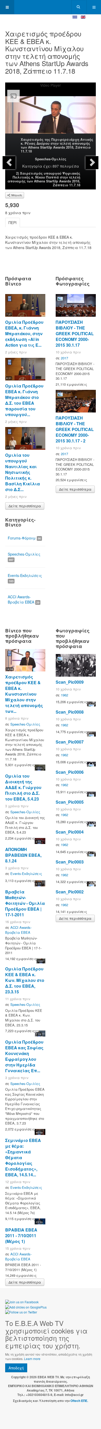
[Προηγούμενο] (9, 162)
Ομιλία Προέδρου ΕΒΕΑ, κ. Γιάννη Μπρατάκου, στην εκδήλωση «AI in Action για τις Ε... (24, 333)
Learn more (32, 1358)
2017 (64, 357)
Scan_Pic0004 (70, 832)
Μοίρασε (16, 195)
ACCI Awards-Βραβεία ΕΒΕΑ (23, 599)
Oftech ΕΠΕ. (79, 1400)
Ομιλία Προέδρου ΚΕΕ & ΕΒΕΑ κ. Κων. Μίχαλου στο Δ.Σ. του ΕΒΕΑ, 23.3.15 (24, 980)
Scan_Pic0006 (70, 772)
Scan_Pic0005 (70, 802)
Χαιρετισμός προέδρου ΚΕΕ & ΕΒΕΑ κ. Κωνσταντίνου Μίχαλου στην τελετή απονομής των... (24, 694)
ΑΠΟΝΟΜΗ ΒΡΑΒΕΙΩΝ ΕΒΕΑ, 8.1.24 (23, 855)
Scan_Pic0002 (70, 892)
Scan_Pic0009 (70, 682)
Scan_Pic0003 (70, 862)
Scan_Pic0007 (70, 742)
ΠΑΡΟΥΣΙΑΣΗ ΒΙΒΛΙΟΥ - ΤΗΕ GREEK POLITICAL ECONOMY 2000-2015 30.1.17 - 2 (75, 429)
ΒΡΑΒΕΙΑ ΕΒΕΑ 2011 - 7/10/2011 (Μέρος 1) (21, 1235)
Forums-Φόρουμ (24, 538)
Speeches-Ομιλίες (50, 158)
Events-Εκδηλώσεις (25, 578)
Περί (13, 222)
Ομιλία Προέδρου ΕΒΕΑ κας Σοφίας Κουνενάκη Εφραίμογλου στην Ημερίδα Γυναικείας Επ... (24, 1056)
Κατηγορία (32, 166)
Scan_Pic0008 (70, 712)
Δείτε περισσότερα (25, 505)
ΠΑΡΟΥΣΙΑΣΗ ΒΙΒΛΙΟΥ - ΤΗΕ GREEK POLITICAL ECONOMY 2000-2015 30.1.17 (75, 333)
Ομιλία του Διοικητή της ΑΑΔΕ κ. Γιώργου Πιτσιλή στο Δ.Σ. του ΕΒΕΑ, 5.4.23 (23, 787)
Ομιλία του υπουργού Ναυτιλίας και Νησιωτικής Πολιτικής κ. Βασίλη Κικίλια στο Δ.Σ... (22, 472)
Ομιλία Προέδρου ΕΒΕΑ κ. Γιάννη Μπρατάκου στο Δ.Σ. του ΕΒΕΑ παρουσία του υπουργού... (24, 400)
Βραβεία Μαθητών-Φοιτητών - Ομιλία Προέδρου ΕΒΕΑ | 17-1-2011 (25, 903)
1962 (64, 695)
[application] (50, 113)
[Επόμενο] (91, 162)
